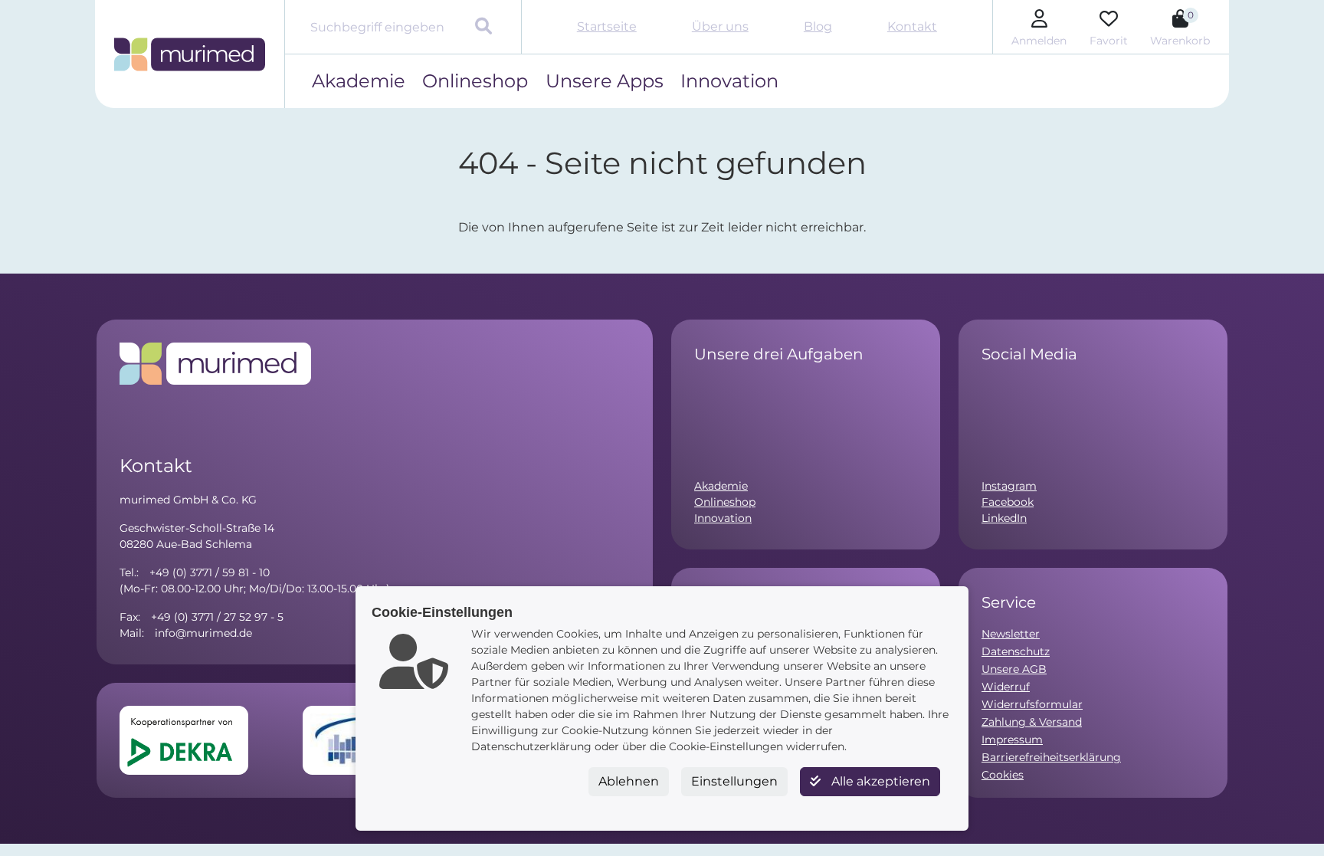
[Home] (189, 54)
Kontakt (912, 26)
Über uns (720, 26)
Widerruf (1006, 687)
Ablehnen (628, 781)
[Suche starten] (485, 27)
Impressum (1012, 739)
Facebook (1008, 502)
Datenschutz (1016, 651)
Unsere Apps (605, 81)
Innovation (729, 81)
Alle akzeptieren (879, 781)
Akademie (358, 81)
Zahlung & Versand (1032, 722)
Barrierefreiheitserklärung (1051, 757)
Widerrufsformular (1032, 704)
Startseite (607, 26)
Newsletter (1011, 634)
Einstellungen (734, 781)
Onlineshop (475, 81)
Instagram (1009, 486)
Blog (818, 26)
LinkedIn (1004, 518)
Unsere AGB (1014, 669)
